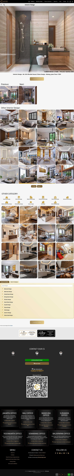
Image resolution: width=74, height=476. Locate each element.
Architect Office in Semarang (37, 441)
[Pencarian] (60, 474)
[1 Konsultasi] (69, 474)
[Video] (63, 474)
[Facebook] (55, 453)
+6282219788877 (37, 371)
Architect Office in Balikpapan (61, 439)
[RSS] (68, 453)
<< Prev (34, 186)
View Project (36, 78)
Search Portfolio (4, 281)
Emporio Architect (32, 471)
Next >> (40, 186)
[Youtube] (60, 453)
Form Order (37, 363)
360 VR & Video (39, 1)
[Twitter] (66, 453)
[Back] (1, 4)
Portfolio (32, 1)
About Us (55, 1)
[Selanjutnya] (72, 474)
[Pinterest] (64, 453)
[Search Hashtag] (4, 4)
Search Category (14, 281)
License (11, 325)
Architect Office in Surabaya (64, 422)
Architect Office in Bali (27, 421)
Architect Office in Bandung (46, 422)
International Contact (37, 360)
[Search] (72, 2)
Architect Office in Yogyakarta (13, 441)
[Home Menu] (29, 2)
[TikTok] (62, 453)
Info (60, 1)
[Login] (68, 2)
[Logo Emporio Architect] (4, 1)
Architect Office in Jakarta (9, 420)
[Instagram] (57, 453)
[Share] (66, 474)
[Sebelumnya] (57, 474)
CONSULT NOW (37, 322)
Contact (64, 1)
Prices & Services (48, 1)
